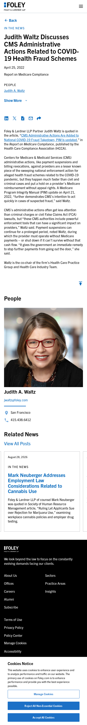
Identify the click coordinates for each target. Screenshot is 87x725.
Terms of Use (13, 619)
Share (38, 118)
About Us (10, 575)
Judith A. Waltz (14, 90)
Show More (13, 100)
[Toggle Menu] (81, 6)
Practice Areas (55, 583)
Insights (50, 591)
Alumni (9, 599)
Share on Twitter (14, 118)
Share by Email (30, 118)
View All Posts (17, 443)
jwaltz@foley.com (16, 400)
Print (22, 118)
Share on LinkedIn (6, 118)
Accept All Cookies (43, 717)
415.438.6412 (21, 420)
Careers (9, 591)
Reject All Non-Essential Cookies (43, 706)
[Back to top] (80, 284)
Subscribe (11, 607)
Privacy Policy (13, 627)
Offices (9, 583)
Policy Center (13, 635)
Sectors (50, 575)
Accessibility (12, 651)
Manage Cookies (43, 694)
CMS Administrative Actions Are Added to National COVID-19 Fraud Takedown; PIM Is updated (41, 137)
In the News (14, 28)
